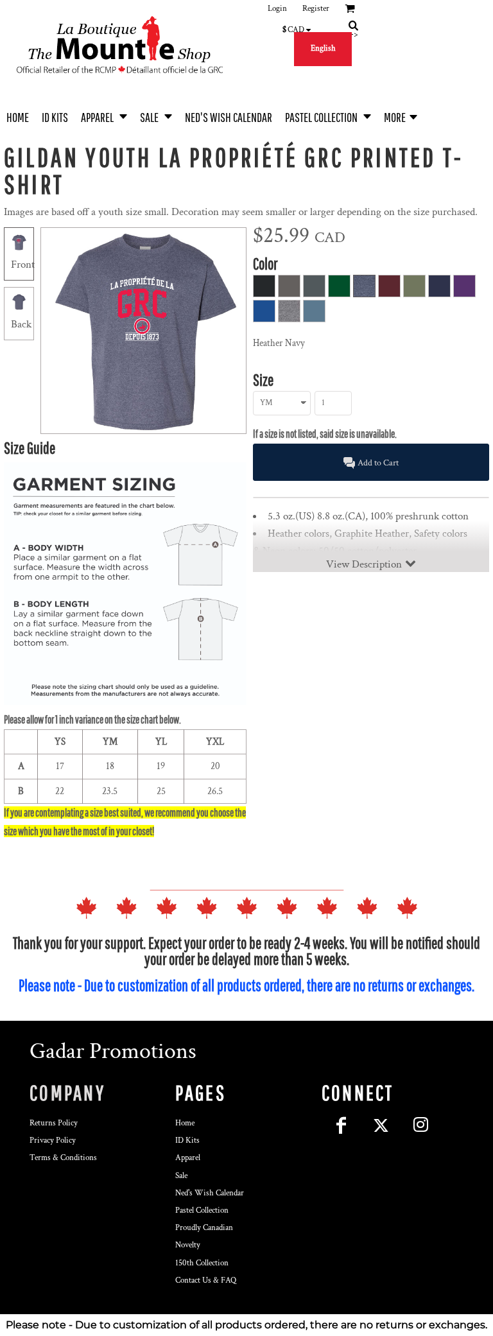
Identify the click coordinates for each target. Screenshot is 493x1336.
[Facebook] (341, 1125)
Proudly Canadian (204, 1227)
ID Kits (187, 1140)
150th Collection (202, 1263)
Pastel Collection (202, 1210)
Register (315, 8)
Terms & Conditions (63, 1157)
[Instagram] (421, 1125)
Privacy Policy (53, 1140)
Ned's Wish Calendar (209, 1193)
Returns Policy (54, 1123)
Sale (181, 1175)
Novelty (187, 1245)
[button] (104, 115)
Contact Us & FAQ (205, 1280)
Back (21, 324)
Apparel (187, 1157)
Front (23, 264)
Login (277, 8)
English (323, 48)
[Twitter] (381, 1125)
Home (185, 1123)
